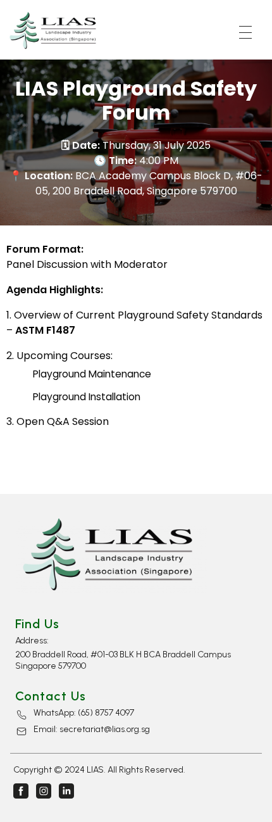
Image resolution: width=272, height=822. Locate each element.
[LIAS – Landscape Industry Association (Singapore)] (55, 30)
